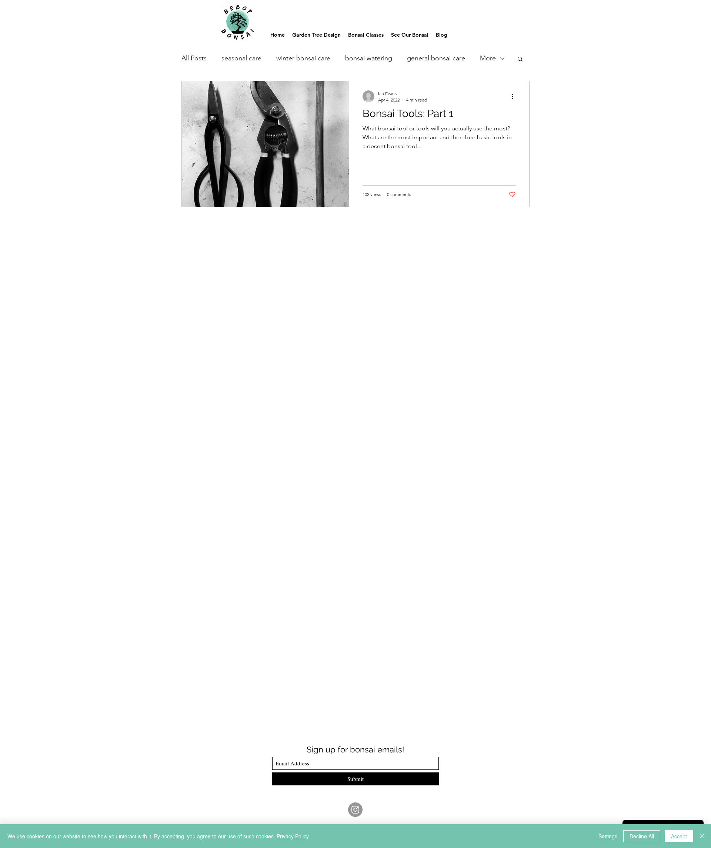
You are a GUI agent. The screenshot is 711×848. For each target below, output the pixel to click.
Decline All (642, 836)
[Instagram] (355, 809)
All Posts (194, 58)
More (488, 58)
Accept (679, 836)
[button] (520, 59)
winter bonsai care (303, 58)
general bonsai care (436, 58)
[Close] (702, 836)
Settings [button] (607, 836)
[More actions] (514, 96)
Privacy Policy (293, 836)
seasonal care (241, 58)
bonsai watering (368, 58)
